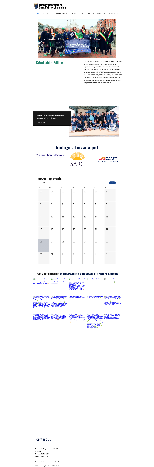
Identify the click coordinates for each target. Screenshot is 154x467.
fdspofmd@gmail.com (41, 456)
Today (112, 183)
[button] (43, 195)
